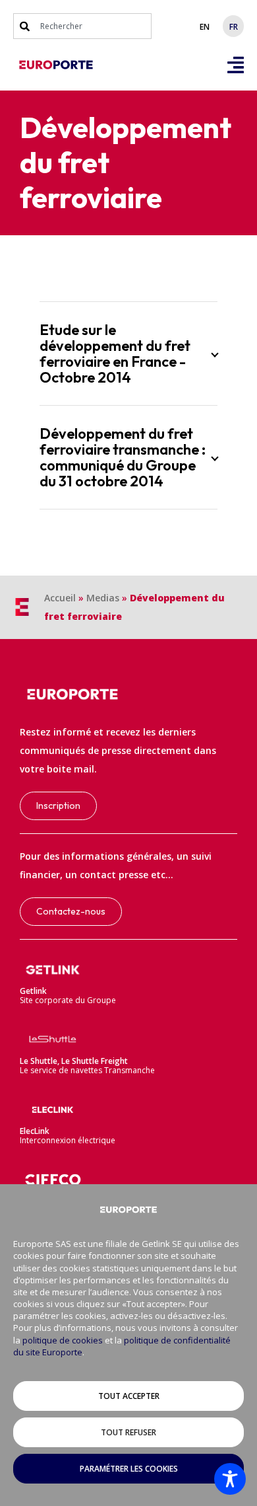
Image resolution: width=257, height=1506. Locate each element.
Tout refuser (128, 1432)
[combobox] (82, 26)
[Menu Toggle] (235, 65)
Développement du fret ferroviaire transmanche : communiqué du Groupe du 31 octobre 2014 (123, 457)
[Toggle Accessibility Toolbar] (230, 1479)
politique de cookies (62, 1340)
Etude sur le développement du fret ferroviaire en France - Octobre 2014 (115, 353)
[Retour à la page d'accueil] (56, 64)
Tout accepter (128, 1396)
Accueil (60, 597)
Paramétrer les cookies (129, 1468)
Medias (102, 597)
